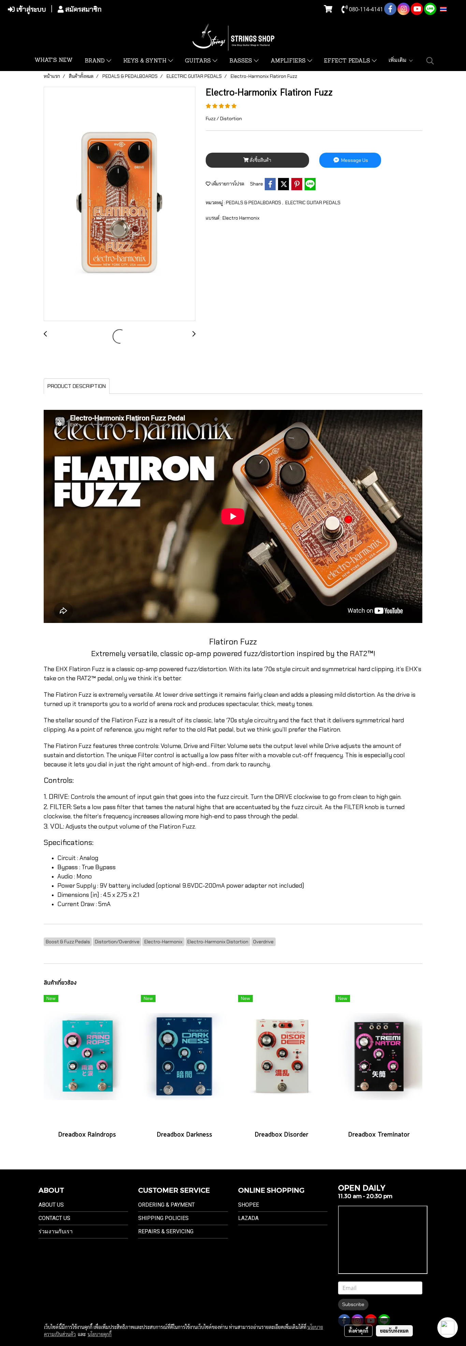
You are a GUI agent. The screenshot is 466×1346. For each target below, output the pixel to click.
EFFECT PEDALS (348, 61)
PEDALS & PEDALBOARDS (254, 202)
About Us (51, 1205)
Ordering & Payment (166, 1205)
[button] (430, 60)
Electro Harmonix (241, 218)
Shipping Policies (163, 1218)
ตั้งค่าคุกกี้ (358, 1331)
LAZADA (248, 1218)
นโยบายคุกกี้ (100, 1334)
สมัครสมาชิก (82, 9)
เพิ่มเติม (398, 60)
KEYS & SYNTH (145, 61)
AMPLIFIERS (289, 61)
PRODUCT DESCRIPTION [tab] (76, 386)
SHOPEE (248, 1205)
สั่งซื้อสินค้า (260, 160)
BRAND (95, 61)
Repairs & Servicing (165, 1231)
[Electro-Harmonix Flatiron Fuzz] (119, 204)
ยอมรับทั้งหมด (394, 1331)
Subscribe (353, 1304)
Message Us (354, 160)
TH (450, 9)
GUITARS (199, 61)
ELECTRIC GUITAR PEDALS (312, 202)
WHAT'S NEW (53, 60)
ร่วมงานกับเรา (56, 1231)
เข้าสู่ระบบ (30, 9)
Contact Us (54, 1218)
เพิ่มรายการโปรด (227, 184)
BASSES (241, 61)
